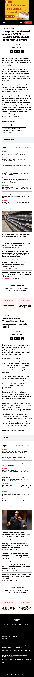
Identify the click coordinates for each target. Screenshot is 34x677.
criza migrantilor (26, 123)
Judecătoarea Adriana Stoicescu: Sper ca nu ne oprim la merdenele (16, 166)
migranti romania (6, 128)
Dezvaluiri (6, 26)
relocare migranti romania (9, 130)
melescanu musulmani (7, 126)
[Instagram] (11, 674)
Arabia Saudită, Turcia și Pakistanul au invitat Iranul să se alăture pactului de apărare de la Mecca (15, 196)
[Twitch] (18, 674)
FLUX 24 (18, 44)
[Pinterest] (18, 51)
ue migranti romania (7, 132)
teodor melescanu (20, 130)
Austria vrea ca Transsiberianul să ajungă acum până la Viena (25, 305)
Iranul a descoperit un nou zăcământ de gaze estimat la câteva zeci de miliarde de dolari (15, 203)
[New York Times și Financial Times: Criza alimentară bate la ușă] (17, 221)
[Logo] (4, 22)
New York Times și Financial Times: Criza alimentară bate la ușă (13, 160)
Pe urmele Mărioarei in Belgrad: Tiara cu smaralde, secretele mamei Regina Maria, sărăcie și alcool (17, 274)
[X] (15, 51)
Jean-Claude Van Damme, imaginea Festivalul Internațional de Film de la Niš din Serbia (15, 153)
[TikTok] (15, 674)
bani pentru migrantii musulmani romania (12, 123)
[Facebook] (11, 51)
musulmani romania (16, 128)
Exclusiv (14, 26)
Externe (4, 170)
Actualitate (5, 157)
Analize (4, 151)
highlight (22, 26)
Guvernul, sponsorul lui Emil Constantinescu (8, 304)
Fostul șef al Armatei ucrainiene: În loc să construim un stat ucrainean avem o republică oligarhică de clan (15, 173)
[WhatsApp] (22, 51)
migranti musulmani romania (20, 126)
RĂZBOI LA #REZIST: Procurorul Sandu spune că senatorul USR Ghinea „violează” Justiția (15, 264)
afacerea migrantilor (10, 121)
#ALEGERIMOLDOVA (18, 147)
